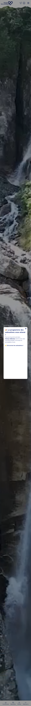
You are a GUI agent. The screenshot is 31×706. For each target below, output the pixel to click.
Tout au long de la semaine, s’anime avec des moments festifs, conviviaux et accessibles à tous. (15, 341)
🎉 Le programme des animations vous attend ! (15, 332)
